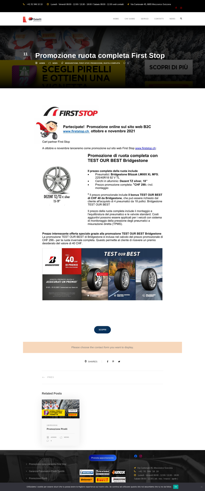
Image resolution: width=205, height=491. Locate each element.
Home (116, 19)
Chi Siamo (130, 19)
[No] (201, 486)
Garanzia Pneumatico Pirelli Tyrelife (47, 471)
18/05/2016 (52, 425)
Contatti (159, 19)
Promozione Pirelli (57, 429)
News (172, 19)
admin (42, 63)
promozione (96, 63)
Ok (176, 487)
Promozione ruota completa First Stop (47, 464)
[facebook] (176, 8)
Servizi (145, 19)
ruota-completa (112, 63)
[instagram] (181, 8)
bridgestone (71, 63)
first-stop (84, 63)
